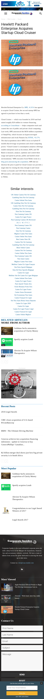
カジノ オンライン (23, 222)
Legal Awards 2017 (20, 520)
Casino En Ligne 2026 (23, 303)
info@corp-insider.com (26, 563)
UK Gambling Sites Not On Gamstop (23, 203)
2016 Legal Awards (9, 412)
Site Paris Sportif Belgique (23, 267)
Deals (19, 19)
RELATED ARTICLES (14, 320)
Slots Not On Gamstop (23, 211)
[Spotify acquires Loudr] (7, 342)
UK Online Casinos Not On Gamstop (23, 195)
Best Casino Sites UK (23, 239)
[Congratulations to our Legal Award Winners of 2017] (6, 511)
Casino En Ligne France (23, 217)
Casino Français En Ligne (23, 298)
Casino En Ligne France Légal (23, 309)
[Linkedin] (22, 569)
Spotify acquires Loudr (23, 339)
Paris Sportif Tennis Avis (23, 284)
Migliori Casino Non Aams (23, 234)
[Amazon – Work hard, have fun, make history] (6, 599)
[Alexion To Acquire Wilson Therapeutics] (7, 353)
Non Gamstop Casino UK (23, 214)
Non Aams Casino (23, 259)
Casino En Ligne (23, 273)
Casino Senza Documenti (23, 292)
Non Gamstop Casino (23, 228)
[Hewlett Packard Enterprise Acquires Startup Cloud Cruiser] (7, 609)
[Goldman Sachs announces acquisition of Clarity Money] (7, 331)
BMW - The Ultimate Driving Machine (17, 431)
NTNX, (34, 137)
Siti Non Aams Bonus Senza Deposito (23, 300)
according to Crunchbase (10, 125)
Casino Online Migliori (23, 314)
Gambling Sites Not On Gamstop (23, 197)
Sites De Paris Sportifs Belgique (23, 270)
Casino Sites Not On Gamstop (23, 206)
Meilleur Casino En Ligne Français (23, 264)
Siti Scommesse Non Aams (23, 295)
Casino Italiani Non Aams (23, 200)
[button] (40, 13)
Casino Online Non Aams (23, 236)
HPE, (29, 107)
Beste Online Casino (23, 248)
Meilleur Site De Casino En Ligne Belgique (23, 275)
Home (3, 19)
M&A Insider (11, 19)
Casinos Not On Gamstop (23, 242)
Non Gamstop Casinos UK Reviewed (23, 220)
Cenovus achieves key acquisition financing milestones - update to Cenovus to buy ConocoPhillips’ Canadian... (19, 442)
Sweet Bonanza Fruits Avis (23, 287)
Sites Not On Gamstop (23, 231)
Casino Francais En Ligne (23, 312)
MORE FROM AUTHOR (15, 322)
